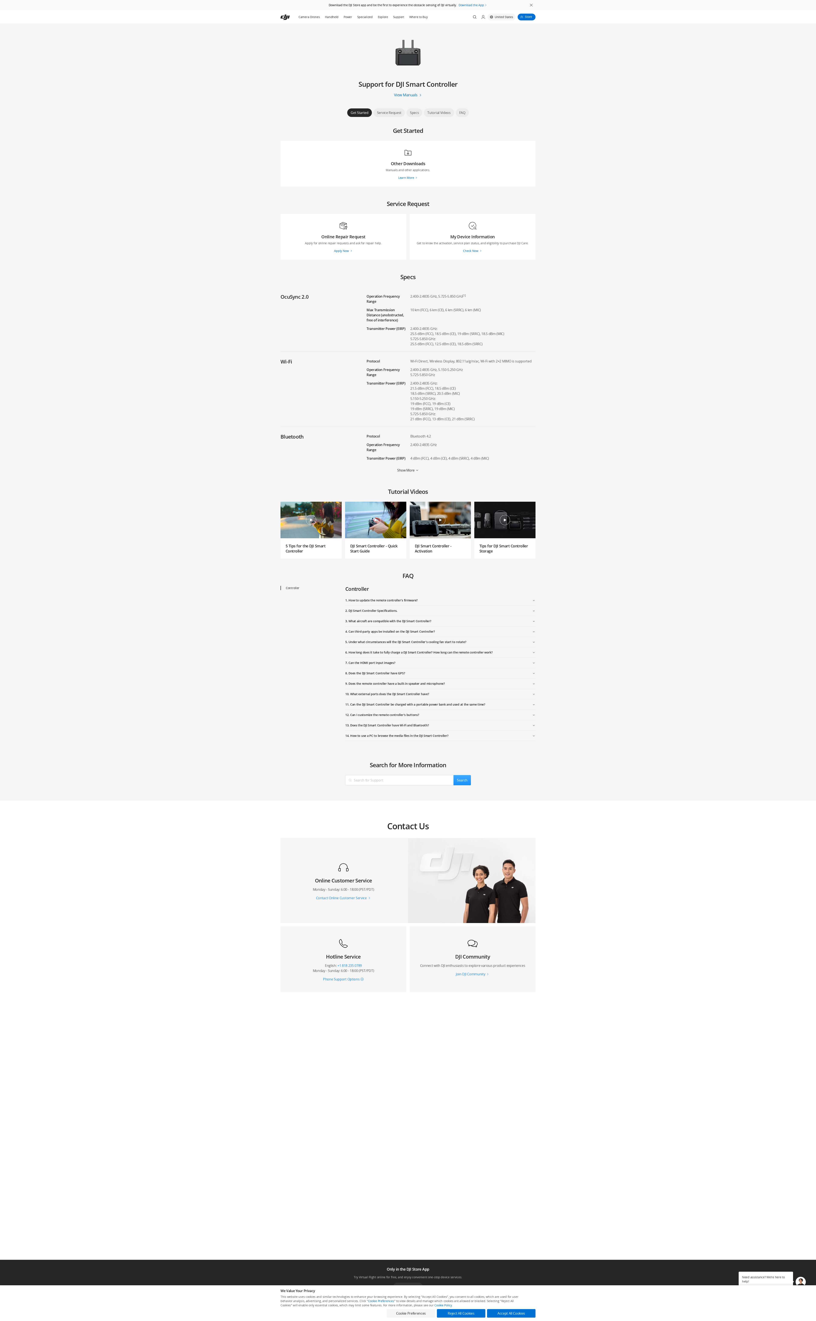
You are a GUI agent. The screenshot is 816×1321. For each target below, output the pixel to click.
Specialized (365, 17)
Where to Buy (418, 17)
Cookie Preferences (381, 1301)
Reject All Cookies (461, 1313)
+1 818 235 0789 (349, 965)
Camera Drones (309, 17)
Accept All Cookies (511, 1313)
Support (398, 17)
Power (348, 17)
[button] (801, 1282)
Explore (383, 17)
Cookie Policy (443, 1305)
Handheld (332, 17)
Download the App (471, 5)
